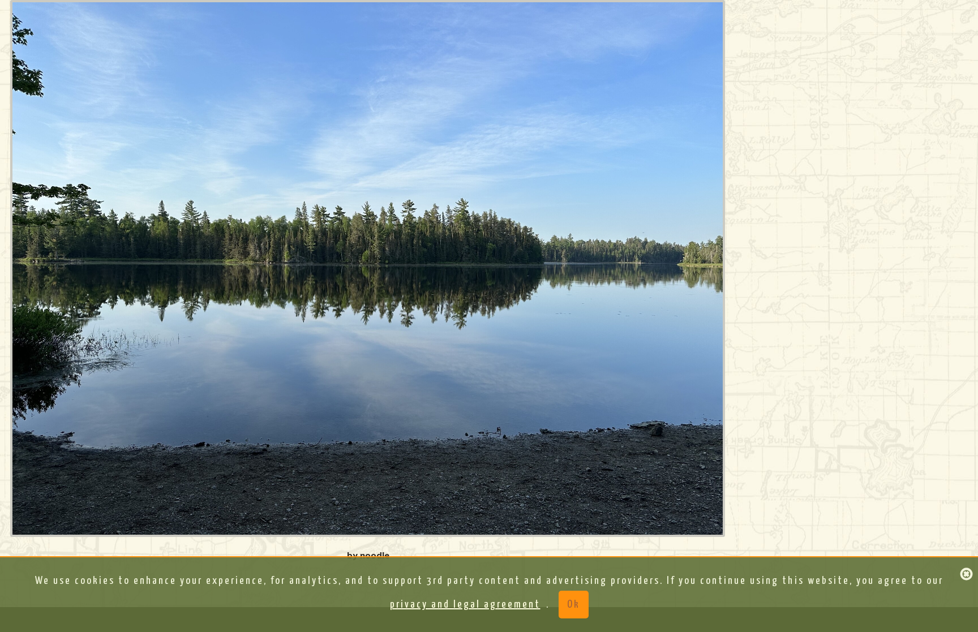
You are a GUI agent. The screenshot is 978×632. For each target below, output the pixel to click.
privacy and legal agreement (465, 604)
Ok (573, 604)
